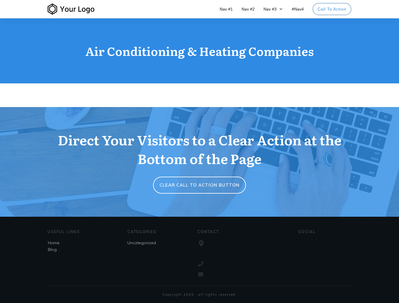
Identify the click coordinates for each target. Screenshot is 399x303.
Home (54, 242)
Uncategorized (141, 242)
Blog (52, 249)
